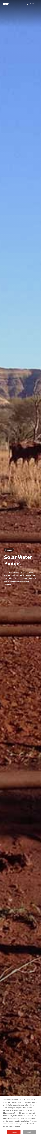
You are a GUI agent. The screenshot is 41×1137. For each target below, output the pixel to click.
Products (8, 550)
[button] (13, 1132)
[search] (26, 3)
